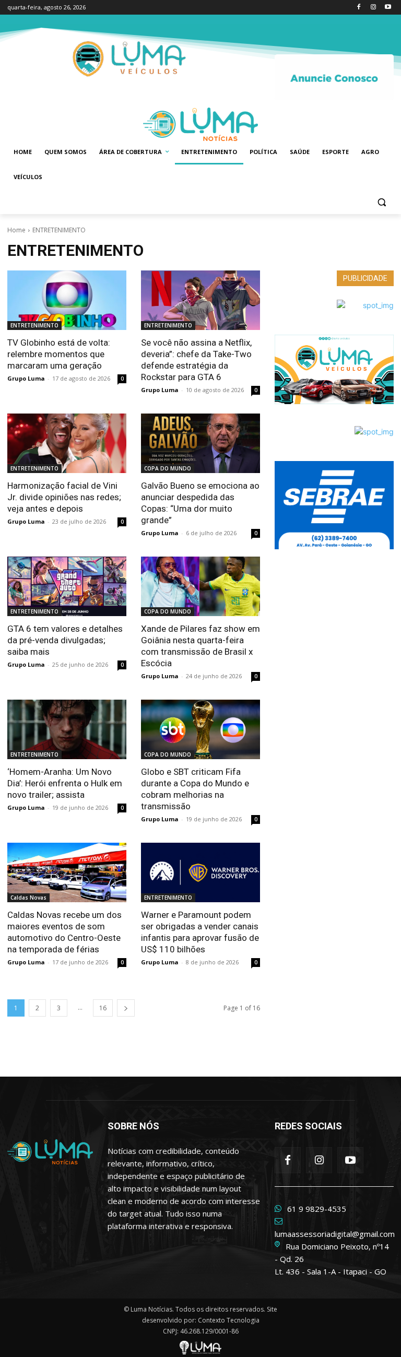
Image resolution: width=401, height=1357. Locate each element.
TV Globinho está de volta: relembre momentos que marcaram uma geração (58, 354)
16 (103, 1008)
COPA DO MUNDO (167, 468)
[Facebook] (359, 8)
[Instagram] (373, 8)
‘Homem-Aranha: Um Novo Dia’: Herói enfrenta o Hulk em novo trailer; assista (64, 783)
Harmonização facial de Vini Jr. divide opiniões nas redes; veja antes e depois (64, 497)
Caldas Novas (28, 897)
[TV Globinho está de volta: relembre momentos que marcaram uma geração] (66, 300)
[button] (381, 202)
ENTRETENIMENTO (34, 325)
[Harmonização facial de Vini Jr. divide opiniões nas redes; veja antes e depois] (66, 443)
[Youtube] (388, 8)
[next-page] (126, 1008)
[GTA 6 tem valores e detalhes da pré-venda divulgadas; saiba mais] (66, 586)
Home (16, 230)
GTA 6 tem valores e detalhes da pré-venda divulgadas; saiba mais (65, 640)
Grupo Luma (26, 378)
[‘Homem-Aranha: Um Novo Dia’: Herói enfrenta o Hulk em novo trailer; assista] (66, 729)
